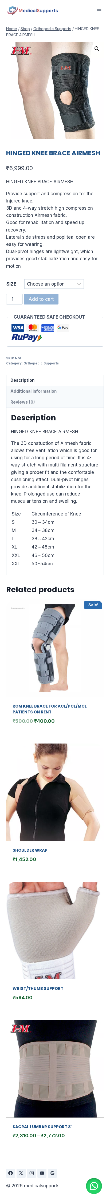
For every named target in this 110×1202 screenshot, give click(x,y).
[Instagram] (31, 1173)
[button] (97, 49)
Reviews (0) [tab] (22, 402)
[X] (21, 1173)
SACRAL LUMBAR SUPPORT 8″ (42, 1127)
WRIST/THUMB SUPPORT (38, 988)
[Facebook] (10, 1173)
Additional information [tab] (33, 391)
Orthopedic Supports (41, 363)
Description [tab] (22, 380)
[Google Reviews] (52, 1173)
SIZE (11, 284)
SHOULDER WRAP (30, 850)
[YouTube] (41, 1173)
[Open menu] (99, 10)
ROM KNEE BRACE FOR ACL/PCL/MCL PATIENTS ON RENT (50, 709)
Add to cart (41, 299)
